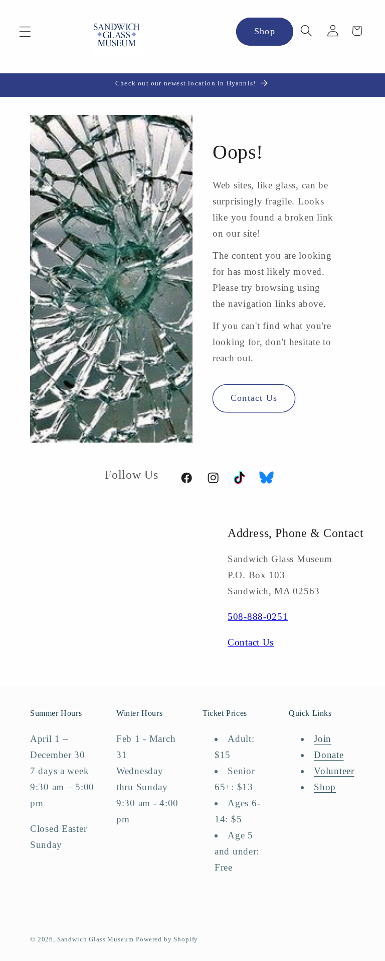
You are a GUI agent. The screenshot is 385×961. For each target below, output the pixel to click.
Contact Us (254, 398)
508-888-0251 (258, 616)
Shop (264, 31)
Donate (328, 755)
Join (322, 738)
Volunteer (334, 771)
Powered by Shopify (167, 939)
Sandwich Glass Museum (95, 939)
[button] (25, 32)
